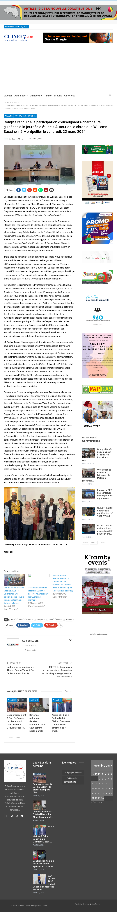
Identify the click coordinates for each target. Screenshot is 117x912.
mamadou (29, 620)
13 (93, 788)
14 (96, 788)
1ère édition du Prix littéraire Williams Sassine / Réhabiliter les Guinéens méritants (38, 593)
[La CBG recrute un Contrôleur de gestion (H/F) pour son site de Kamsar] (88, 529)
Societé (31, 116)
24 (105, 793)
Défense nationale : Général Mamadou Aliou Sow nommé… (43, 814)
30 (102, 798)
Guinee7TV (36, 95)
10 (105, 783)
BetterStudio (95, 904)
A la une (8, 116)
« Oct (93, 802)
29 (99, 798)
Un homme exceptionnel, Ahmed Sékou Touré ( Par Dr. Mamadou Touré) (20, 670)
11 (108, 783)
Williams (69, 620)
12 (112, 783)
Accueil (8, 95)
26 (112, 793)
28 (96, 798)
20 (93, 793)
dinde (20, 620)
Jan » (100, 802)
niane (51, 620)
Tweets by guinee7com (97, 634)
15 (99, 788)
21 (96, 793)
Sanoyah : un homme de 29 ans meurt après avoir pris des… (44, 864)
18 (108, 788)
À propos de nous (74, 772)
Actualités (20, 95)
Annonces (69, 95)
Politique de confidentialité (70, 780)
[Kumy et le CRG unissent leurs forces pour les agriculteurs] (88, 494)
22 (99, 793)
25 (108, 793)
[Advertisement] (58, 69)
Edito (49, 95)
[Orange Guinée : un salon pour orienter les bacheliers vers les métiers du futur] (88, 453)
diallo (13, 620)
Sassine (59, 620)
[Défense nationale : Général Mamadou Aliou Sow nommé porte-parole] (39, 705)
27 (93, 798)
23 (102, 793)
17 (105, 788)
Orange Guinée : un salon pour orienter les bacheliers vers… (97, 454)
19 (112, 788)
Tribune (58, 95)
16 (102, 788)
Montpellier (41, 620)
